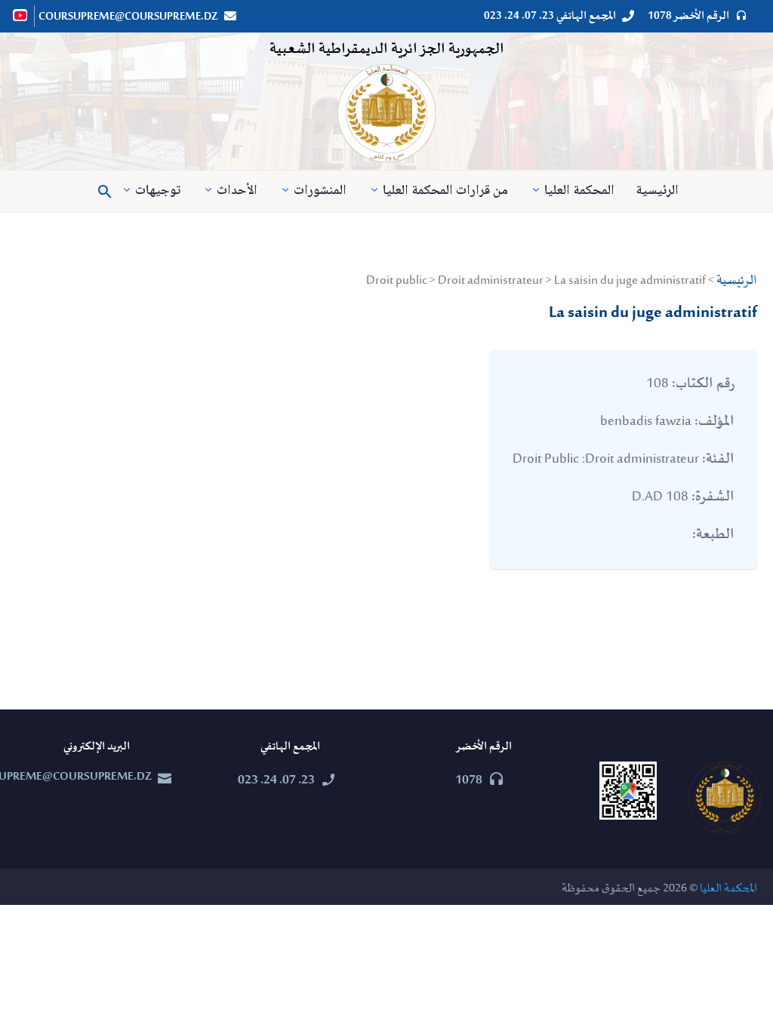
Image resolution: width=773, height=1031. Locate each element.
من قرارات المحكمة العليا (445, 191)
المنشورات (320, 191)
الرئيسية (657, 191)
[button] (105, 192)
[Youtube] (21, 15)
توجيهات (157, 191)
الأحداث (237, 191)
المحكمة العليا (579, 191)
